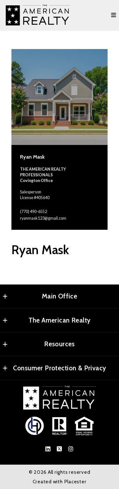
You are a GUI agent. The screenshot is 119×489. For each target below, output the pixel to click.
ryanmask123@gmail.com (43, 218)
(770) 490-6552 (33, 211)
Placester (75, 482)
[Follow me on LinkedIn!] (48, 449)
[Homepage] (38, 15)
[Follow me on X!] (60, 449)
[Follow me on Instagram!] (71, 449)
